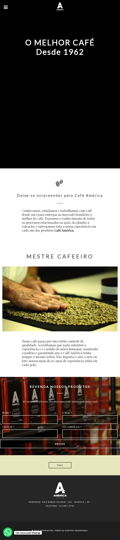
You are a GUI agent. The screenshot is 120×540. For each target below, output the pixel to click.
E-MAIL (67, 412)
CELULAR (8, 426)
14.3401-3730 (67, 506)
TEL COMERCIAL (72, 426)
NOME (6, 412)
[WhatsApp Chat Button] (7, 532)
